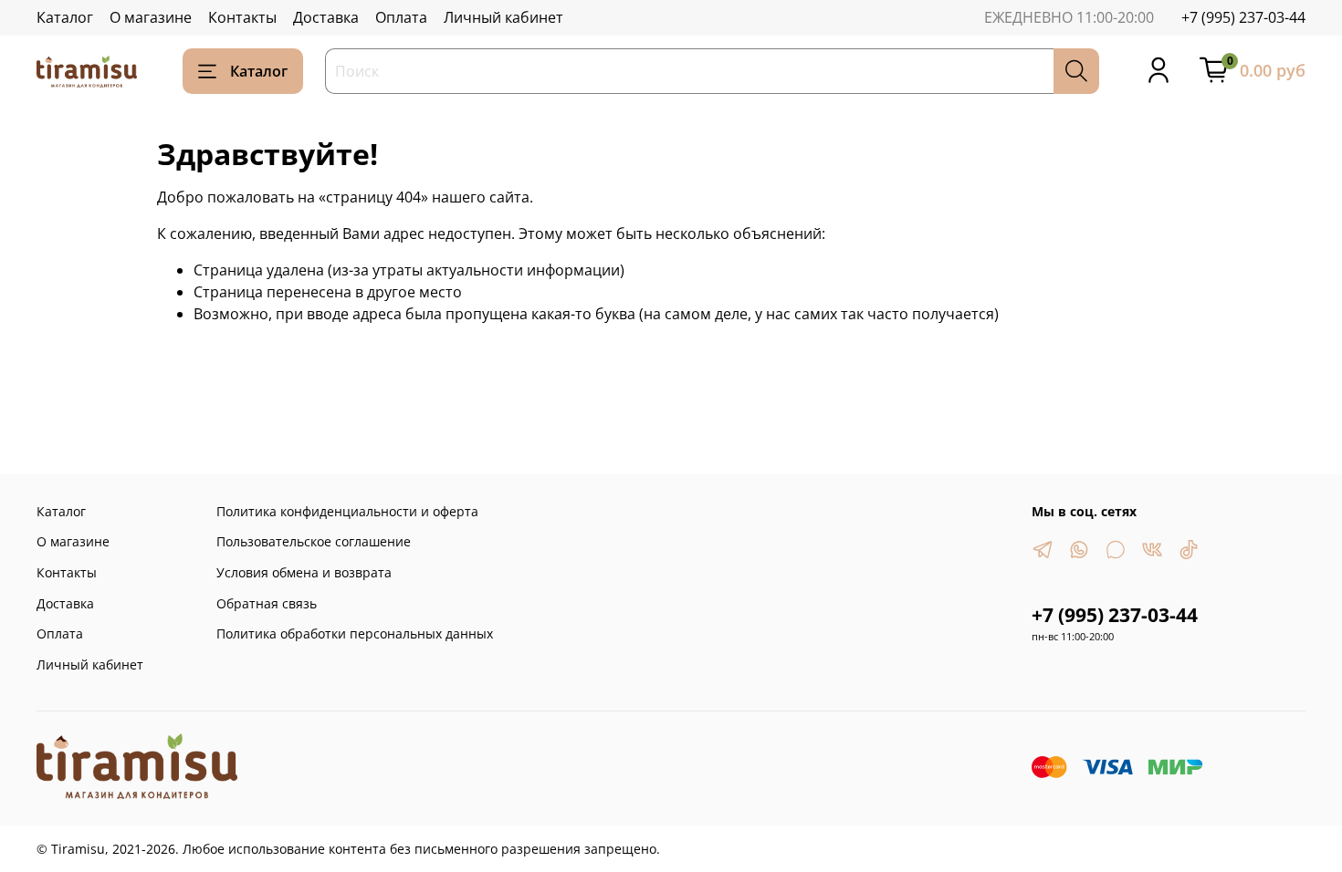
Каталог (65, 17)
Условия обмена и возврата (304, 572)
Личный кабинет (503, 17)
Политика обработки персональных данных (354, 633)
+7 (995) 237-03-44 (1243, 17)
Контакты (242, 17)
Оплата (401, 17)
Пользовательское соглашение (313, 541)
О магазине (151, 17)
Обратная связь (266, 603)
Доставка (326, 17)
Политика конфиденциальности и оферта (347, 511)
